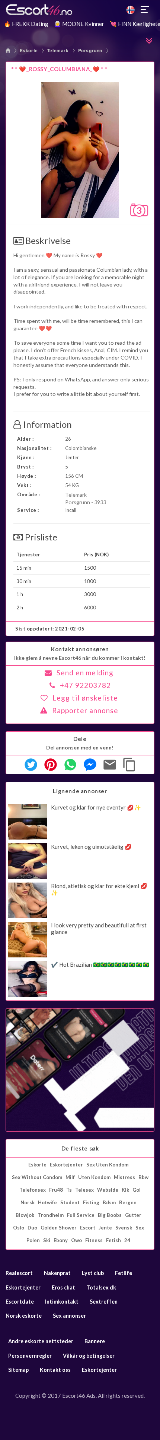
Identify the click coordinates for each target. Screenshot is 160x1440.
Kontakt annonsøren (80, 649)
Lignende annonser (80, 791)
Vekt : (24, 485)
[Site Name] (80, 9)
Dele (79, 738)
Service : (28, 510)
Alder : (25, 439)
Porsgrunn (90, 50)
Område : (28, 494)
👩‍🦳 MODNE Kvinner (79, 23)
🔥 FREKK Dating (26, 23)
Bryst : (25, 467)
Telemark (58, 50)
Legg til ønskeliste (85, 697)
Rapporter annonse (85, 710)
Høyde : (26, 476)
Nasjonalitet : (34, 448)
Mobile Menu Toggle (145, 9)
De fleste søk (80, 1148)
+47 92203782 (85, 685)
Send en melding (85, 672)
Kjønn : (26, 457)
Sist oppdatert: (50, 629)
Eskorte (29, 50)
